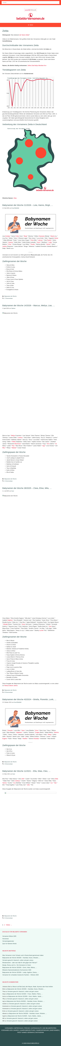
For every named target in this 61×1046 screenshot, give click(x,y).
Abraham (41, 65)
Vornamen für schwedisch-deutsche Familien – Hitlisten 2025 (20, 975)
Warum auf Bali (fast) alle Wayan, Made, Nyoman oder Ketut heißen (33, 986)
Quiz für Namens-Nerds (9, 943)
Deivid (48, 244)
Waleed (14, 448)
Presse (27, 1028)
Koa (50, 626)
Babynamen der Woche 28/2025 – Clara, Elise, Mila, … (27, 488)
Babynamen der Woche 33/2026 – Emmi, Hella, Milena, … (19, 967)
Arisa (36, 730)
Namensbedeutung (27, 1030)
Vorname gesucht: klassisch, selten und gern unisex (17, 960)
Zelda (56, 779)
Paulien (49, 240)
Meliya (13, 435)
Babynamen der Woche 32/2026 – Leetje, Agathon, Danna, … (20, 972)
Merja (49, 734)
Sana (22, 730)
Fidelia (14, 441)
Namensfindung (42, 1030)
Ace (45, 65)
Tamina (4, 783)
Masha (52, 236)
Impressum (18, 1028)
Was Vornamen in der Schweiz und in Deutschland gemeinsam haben (22, 955)
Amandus (36, 738)
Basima (56, 732)
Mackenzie (17, 443)
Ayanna (10, 242)
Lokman (40, 240)
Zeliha (29, 65)
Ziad (33, 65)
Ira (56, 443)
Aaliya (36, 65)
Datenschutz (36, 1028)
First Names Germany (26, 1032)
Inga (43, 445)
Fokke (17, 236)
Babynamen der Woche (10, 296)
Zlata (15, 198)
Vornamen (9, 1028)
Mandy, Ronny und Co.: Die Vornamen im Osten (16, 965)
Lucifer (41, 630)
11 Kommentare (8, 481)
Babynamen (54, 1030)
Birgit (25, 236)
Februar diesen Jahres (11, 685)
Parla (32, 240)
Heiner (56, 238)
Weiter (9, 925)
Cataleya (17, 781)
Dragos (37, 732)
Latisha (4, 246)
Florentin (10, 730)
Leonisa (20, 437)
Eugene (4, 738)
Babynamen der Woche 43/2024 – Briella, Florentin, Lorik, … (29, 699)
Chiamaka (41, 236)
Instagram (39, 1032)
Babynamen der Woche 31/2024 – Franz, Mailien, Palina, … (25, 994)
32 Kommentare (8, 692)
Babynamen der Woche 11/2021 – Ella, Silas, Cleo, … (26, 771)
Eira (48, 443)
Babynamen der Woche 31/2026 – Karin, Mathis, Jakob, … (25, 996)
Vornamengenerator (8, 941)
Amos (23, 624)
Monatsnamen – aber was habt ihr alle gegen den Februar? (19, 962)
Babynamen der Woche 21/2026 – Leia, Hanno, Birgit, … (27, 205)
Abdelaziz (19, 732)
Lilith (22, 779)
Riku (3, 448)
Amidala (7, 236)
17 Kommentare (8, 298)
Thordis (32, 244)
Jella (28, 785)
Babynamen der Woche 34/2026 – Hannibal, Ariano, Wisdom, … (21, 957)
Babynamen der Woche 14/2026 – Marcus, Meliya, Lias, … (28, 305)
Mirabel (5, 624)
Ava (14, 783)
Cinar (9, 244)
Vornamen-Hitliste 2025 (9, 936)
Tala (55, 783)
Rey (13, 445)
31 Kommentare (8, 918)
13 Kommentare (8, 764)
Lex (52, 783)
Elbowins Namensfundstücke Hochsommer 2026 (16, 970)
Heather (25, 738)
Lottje (50, 242)
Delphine (10, 620)
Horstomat (5, 938)
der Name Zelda (24, 35)
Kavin (38, 242)
